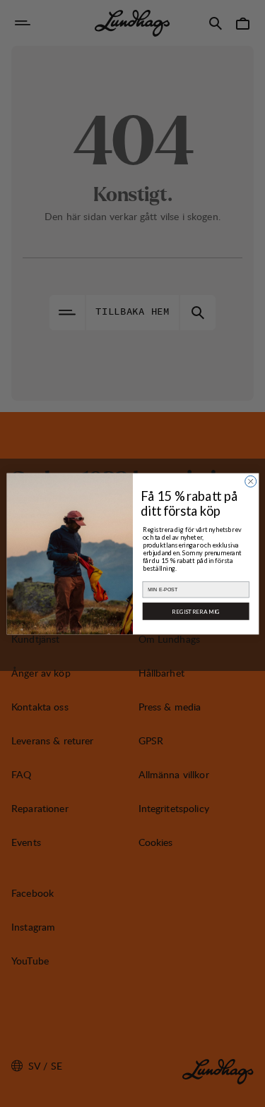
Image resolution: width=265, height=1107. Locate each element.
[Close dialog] (250, 481)
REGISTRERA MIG (196, 611)
